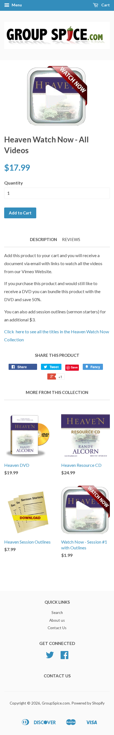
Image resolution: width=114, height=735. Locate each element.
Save (74, 367)
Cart (105, 4)
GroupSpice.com (56, 703)
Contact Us (57, 628)
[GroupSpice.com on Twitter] (50, 657)
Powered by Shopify (88, 703)
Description (43, 239)
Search (57, 612)
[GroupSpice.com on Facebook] (64, 657)
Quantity (13, 182)
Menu (16, 4)
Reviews (71, 239)
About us (57, 620)
